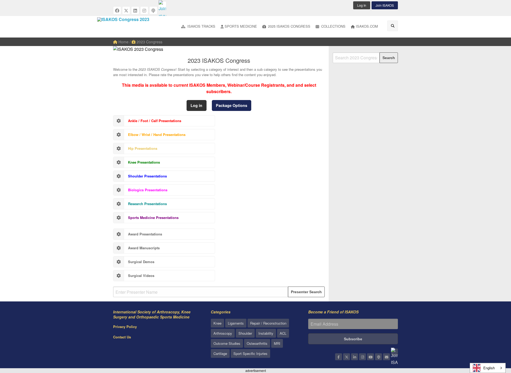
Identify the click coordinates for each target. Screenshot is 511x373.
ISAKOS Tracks (200, 26)
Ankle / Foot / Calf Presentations (154, 120)
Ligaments (236, 323)
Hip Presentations (142, 148)
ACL (283, 333)
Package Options (231, 105)
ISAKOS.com (367, 26)
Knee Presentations (144, 162)
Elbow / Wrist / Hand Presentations (157, 134)
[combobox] (488, 368)
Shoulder (245, 333)
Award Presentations (145, 234)
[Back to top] (493, 339)
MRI (277, 343)
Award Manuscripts (144, 247)
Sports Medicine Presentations (153, 217)
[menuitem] (198, 27)
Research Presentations (147, 203)
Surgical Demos (141, 261)
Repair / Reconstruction (268, 323)
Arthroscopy (222, 333)
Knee (217, 323)
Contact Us (122, 336)
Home (123, 41)
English (489, 367)
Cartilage (220, 353)
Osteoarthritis (257, 343)
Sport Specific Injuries (250, 353)
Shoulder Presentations (147, 176)
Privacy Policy (125, 326)
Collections (332, 26)
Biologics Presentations (147, 189)
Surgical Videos (141, 275)
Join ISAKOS (385, 5)
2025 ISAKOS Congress (288, 26)
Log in (196, 105)
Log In (361, 5)
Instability (265, 333)
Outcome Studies (226, 343)
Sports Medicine (241, 26)
